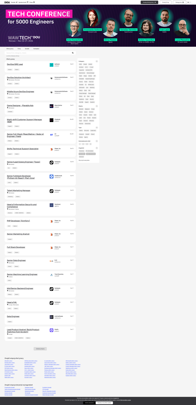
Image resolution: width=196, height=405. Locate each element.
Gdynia (85, 112)
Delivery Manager (90, 73)
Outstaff (87, 134)
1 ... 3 (83, 144)
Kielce (80, 115)
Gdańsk (80, 112)
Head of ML (12, 302)
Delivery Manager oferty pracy (51, 364)
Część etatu (93, 130)
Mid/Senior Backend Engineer (20, 288)
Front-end (91, 81)
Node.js (9, 140)
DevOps (9, 69)
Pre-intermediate (89, 151)
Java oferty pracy (9, 364)
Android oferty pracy (29, 366)
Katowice (91, 112)
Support (10, 126)
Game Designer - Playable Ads (20, 105)
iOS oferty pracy (28, 364)
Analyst (9, 239)
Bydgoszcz (87, 109)
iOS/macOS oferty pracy (72, 360)
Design (85, 76)
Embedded (81, 78)
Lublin (80, 117)
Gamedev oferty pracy (49, 375)
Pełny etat (86, 130)
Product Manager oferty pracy (73, 364)
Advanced (81, 156)
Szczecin (86, 120)
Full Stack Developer (16, 247)
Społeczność (22, 2)
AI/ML (9, 182)
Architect (81, 67)
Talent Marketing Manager (18, 190)
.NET (95, 76)
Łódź (95, 115)
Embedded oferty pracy (30, 362)
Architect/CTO (89, 70)
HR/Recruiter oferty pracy (30, 360)
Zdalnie (16, 69)
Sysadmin (92, 102)
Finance (81, 81)
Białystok (81, 109)
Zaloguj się (178, 2)
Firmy (19, 49)
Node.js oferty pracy (71, 362)
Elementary (81, 151)
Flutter (85, 81)
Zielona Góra (87, 123)
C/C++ (86, 67)
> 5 (90, 144)
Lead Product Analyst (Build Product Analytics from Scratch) (23, 330)
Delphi (80, 76)
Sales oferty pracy (9, 377)
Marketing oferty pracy (50, 377)
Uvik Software (59, 316)
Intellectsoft (58, 175)
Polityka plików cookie (125, 400)
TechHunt (57, 204)
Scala (87, 99)
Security (10, 213)
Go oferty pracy (28, 377)
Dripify (56, 329)
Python (9, 266)
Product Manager (83, 93)
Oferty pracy (9, 49)
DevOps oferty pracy (10, 362)
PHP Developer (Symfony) (18, 220)
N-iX (56, 260)
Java (87, 87)
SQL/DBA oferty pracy (71, 373)
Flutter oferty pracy (49, 371)
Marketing (10, 196)
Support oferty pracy (71, 375)
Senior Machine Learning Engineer (22, 274)
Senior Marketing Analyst (18, 234)
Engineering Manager (90, 78)
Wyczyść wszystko (84, 160)
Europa (92, 109)
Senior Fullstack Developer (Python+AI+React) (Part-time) (21, 177)
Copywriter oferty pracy (50, 362)
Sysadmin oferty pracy (30, 371)
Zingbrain (57, 119)
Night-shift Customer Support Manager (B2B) (24, 120)
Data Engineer (13, 316)
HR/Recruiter (91, 84)
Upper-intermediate (91, 153)
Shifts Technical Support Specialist (22, 148)
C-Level (91, 67)
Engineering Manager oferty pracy (52, 368)
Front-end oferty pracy (50, 373)
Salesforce (81, 99)
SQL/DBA (81, 102)
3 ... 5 (87, 144)
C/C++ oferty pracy (29, 370)
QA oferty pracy (8, 360)
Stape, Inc (58, 148)
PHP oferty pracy (9, 368)
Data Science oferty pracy (11, 370)
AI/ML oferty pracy (29, 373)
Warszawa (91, 120)
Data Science (82, 73)
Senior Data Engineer (16, 260)
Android (90, 64)
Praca (31, 2)
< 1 (79, 144)
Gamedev (10, 111)
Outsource (81, 134)
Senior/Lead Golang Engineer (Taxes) (23, 162)
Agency (86, 137)
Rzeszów (94, 117)
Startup (81, 137)
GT (55, 134)
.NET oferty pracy (48, 366)
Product (92, 134)
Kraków (90, 115)
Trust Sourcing (59, 274)
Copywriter (81, 70)
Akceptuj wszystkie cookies (104, 402)
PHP (9, 226)
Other (85, 90)
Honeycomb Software (61, 77)
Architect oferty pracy (30, 375)
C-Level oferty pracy (49, 360)
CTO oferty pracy (9, 371)
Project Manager (91, 93)
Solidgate (57, 161)
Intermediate (82, 153)
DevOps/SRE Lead (15, 64)
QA (84, 96)
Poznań (88, 117)
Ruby (88, 96)
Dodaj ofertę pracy (148, 2)
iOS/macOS (81, 87)
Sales (92, 96)
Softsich (57, 64)
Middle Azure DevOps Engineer (20, 91)
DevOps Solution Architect (19, 77)
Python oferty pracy (10, 366)
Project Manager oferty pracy (73, 366)
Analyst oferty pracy (10, 373)
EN (188, 2)
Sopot (80, 120)
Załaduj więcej (40, 349)
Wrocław (81, 123)
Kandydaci (36, 49)
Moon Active (58, 105)
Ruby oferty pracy (28, 368)
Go (8, 168)
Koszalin (85, 115)
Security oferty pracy (71, 371)
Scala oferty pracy (70, 370)
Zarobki (13, 2)
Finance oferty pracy (49, 370)
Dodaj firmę (165, 2)
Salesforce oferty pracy (71, 368)
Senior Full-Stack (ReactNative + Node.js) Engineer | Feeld (25, 135)
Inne (84, 117)
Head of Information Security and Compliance (22, 205)
